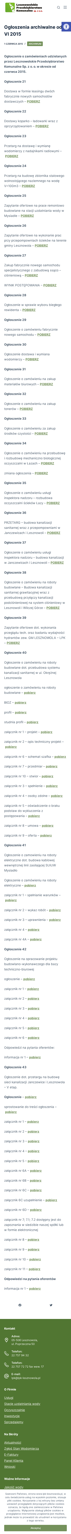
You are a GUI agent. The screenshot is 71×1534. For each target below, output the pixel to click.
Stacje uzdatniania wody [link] (22, 1404)
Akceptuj (36, 1528)
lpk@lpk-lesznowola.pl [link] (25, 1378)
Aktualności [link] (12, 1442)
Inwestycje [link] (12, 1416)
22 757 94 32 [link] (20, 1355)
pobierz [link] (30, 692)
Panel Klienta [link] (13, 1461)
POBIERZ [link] (11, 156)
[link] (66, 26)
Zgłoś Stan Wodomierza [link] (21, 1448)
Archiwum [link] (35, 43)
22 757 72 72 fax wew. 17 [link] (27, 1366)
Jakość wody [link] (13, 1487)
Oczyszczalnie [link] (14, 1410)
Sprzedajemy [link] (13, 1422)
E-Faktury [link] (11, 1454)
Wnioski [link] (9, 1467)
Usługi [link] (8, 1398)
